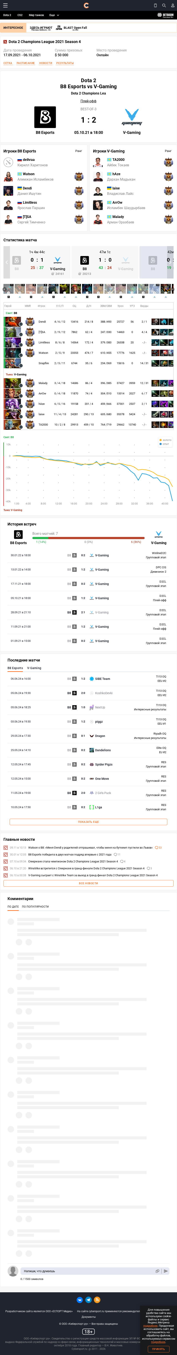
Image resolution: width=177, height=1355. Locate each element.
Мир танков (36, 15)
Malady (43, 383)
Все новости (88, 883)
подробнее (150, 1325)
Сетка (7, 63)
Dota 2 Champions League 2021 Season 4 (45, 42)
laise (41, 414)
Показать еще (88, 821)
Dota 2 (7, 15)
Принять (158, 1349)
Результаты (65, 63)
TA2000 (43, 424)
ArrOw (42, 393)
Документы (89, 1316)
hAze (42, 403)
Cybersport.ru (79, 1348)
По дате (13, 906)
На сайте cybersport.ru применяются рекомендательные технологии (119, 1311)
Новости (45, 63)
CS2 (19, 15)
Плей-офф (88, 101)
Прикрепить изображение (157, 1271)
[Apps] (155, 5)
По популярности (35, 906)
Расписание (26, 63)
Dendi (42, 321)
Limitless (44, 342)
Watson (43, 352)
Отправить (166, 1271)
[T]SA (42, 332)
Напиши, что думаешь (39, 1271)
